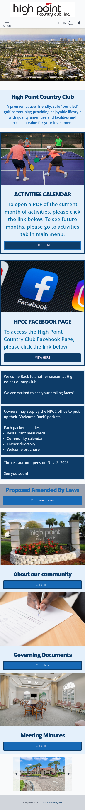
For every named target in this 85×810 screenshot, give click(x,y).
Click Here (42, 585)
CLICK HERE (43, 245)
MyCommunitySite (52, 802)
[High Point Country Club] (42, 9)
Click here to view (42, 500)
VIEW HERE (42, 357)
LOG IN (62, 23)
